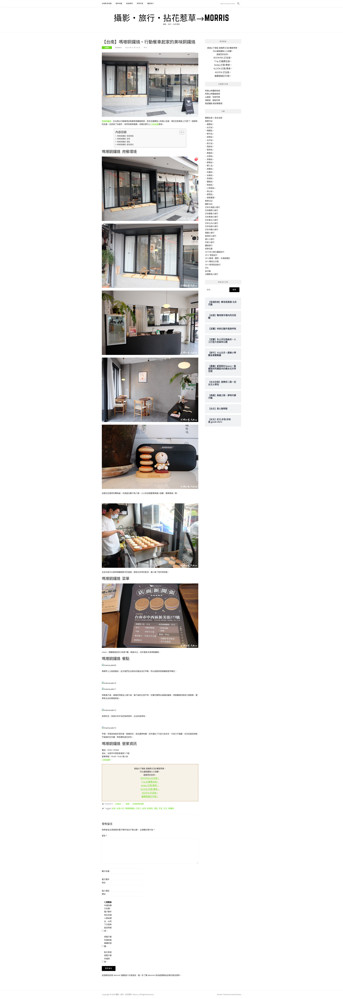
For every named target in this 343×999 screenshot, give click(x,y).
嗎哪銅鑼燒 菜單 (123, 139)
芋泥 (160, 808)
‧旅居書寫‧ (210, 197)
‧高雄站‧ (209, 159)
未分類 (208, 271)
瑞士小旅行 (209, 239)
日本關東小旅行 (211, 213)
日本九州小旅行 (211, 223)
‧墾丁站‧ (209, 165)
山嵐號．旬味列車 (212, 97)
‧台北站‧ (209, 127)
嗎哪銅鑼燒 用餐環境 (125, 136)
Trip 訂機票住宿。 (150, 781)
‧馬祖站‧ (209, 184)
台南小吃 (120, 808)
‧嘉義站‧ (209, 153)
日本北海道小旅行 (212, 207)
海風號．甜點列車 (212, 100)
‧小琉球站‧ (210, 188)
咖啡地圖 (119, 3)
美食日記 (208, 200)
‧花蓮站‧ (209, 172)
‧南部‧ (127, 803)
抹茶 (144, 808)
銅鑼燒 (171, 808)
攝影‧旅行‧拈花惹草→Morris (171, 18)
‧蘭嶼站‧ (209, 181)
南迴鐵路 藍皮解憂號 (213, 103)
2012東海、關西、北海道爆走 (217, 258)
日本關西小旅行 (211, 210)
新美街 (150, 808)
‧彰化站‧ (209, 143)
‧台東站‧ (209, 175)
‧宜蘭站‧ (209, 169)
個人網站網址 (105, 892)
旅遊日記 (208, 121)
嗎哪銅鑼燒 (106, 121)
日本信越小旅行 (211, 226)
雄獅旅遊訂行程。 (150, 796)
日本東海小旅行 (211, 216)
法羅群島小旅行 (211, 274)
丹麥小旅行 (209, 242)
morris (118, 48)
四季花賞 (140, 3)
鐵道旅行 (150, 3)
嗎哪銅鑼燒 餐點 (123, 142)
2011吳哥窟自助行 (213, 264)
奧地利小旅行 (210, 236)
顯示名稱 (105, 871)
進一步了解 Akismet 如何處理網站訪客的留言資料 (159, 975)
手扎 (207, 268)
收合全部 (218, 117)
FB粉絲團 (155, 124)
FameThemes (236, 994)
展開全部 (208, 117)
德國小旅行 (209, 232)
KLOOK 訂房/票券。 (150, 789)
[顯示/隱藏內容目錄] (180, 132)
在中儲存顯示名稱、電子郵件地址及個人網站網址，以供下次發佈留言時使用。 (108, 916)
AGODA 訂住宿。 (150, 792)
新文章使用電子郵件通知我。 (108, 957)
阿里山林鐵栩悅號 (212, 90)
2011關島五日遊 (212, 261)
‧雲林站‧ (209, 149)
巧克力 (138, 808)
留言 (104, 835)
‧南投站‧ (209, 146)
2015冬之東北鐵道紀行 (214, 252)
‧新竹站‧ (209, 133)
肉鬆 (156, 808)
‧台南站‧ (107, 48)
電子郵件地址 (105, 881)
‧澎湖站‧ (209, 178)
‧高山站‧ (209, 191)
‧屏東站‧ (209, 162)
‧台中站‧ (209, 140)
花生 (165, 808)
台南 (113, 808)
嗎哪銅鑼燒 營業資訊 (125, 144)
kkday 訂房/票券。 (150, 785)
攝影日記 (208, 204)
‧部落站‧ (209, 194)
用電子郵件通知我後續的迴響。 (108, 941)
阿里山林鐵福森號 (212, 93)
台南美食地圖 (107, 3)
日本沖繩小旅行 (211, 229)
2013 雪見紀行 (211, 255)
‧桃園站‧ (209, 130)
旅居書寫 (129, 3)
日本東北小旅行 (211, 220)
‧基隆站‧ (209, 124)
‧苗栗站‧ (209, 137)
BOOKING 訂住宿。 (150, 778)
